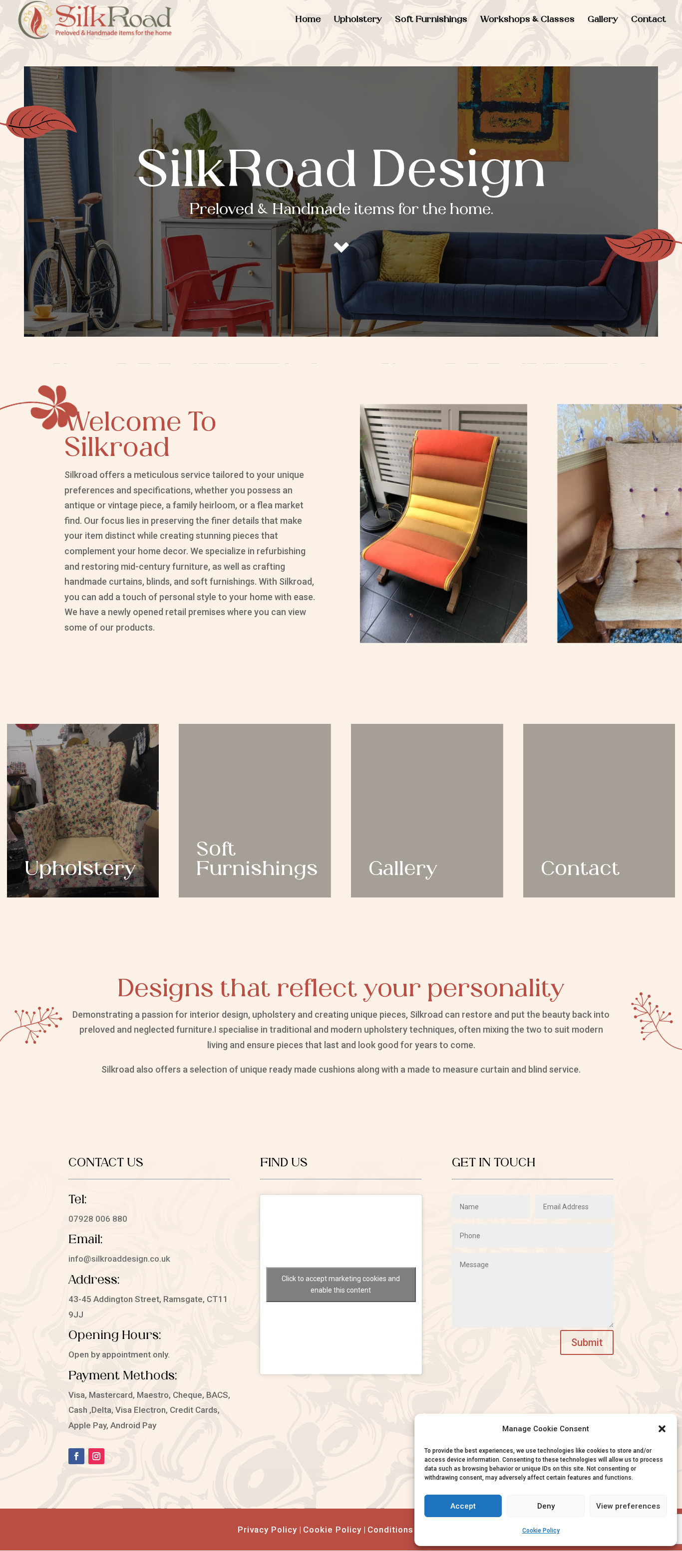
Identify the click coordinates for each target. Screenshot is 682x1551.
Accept (463, 1506)
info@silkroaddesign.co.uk (119, 1259)
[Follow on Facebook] (76, 1456)
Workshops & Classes (527, 20)
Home (308, 20)
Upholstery (358, 20)
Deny (546, 1506)
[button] (662, 1429)
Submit (587, 1342)
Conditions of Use (405, 1530)
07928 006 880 (97, 1219)
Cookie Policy (541, 1530)
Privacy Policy (267, 1530)
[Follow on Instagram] (96, 1456)
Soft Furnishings (431, 20)
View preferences (628, 1506)
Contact (648, 20)
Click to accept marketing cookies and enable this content (341, 1284)
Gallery (603, 20)
